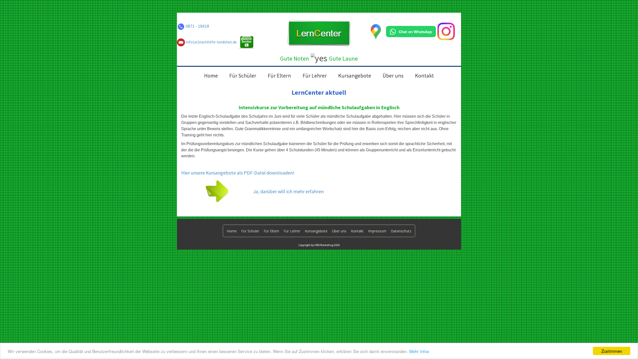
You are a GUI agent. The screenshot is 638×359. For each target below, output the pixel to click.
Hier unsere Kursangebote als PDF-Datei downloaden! (237, 173)
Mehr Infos (419, 351)
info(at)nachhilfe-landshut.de (211, 41)
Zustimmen (611, 351)
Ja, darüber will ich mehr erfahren (288, 191)
